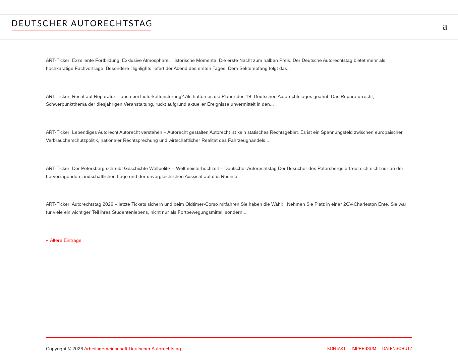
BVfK (428, 7)
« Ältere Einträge (63, 240)
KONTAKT (336, 348)
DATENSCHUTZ (397, 348)
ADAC (412, 7)
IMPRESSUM (364, 348)
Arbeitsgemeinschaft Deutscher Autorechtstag (132, 348)
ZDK (443, 7)
